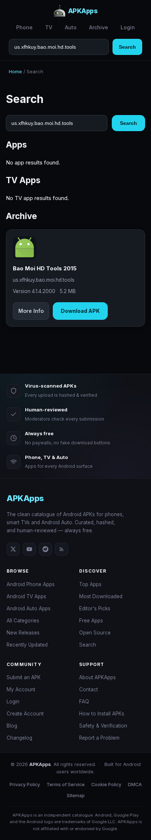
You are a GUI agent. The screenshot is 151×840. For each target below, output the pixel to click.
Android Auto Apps (29, 608)
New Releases (23, 633)
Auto (71, 27)
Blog (12, 726)
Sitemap (76, 795)
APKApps (25, 498)
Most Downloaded (100, 596)
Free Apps (91, 620)
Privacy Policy (25, 784)
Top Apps (90, 584)
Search (127, 47)
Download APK (80, 311)
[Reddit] (45, 549)
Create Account (25, 714)
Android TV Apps (26, 596)
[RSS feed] (61, 549)
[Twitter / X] (13, 549)
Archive (98, 27)
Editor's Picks (94, 608)
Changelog (19, 738)
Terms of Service (66, 784)
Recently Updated (27, 645)
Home (15, 71)
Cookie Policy (106, 784)
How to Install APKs (101, 714)
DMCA (135, 784)
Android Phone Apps (31, 584)
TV (48, 27)
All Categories (23, 620)
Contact (88, 689)
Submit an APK (24, 677)
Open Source (95, 633)
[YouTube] (29, 549)
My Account (21, 689)
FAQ (84, 701)
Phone (24, 27)
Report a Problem (99, 738)
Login (128, 27)
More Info (31, 311)
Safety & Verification (103, 726)
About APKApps (97, 677)
